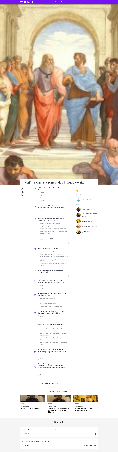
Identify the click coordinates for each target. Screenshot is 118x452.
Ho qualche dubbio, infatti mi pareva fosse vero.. (36, 441)
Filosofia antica (89, 190)
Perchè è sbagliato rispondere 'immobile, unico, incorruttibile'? (40, 430)
